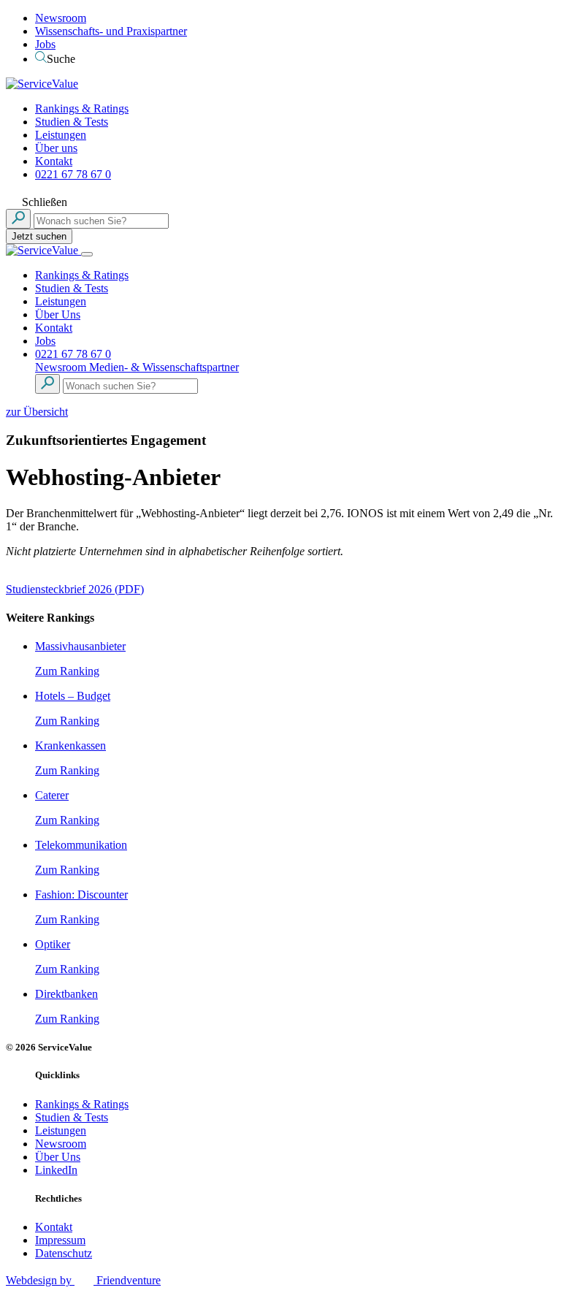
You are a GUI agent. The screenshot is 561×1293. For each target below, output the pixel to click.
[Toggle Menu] (87, 254)
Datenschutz (63, 1253)
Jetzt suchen (39, 236)
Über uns (56, 148)
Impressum (60, 1240)
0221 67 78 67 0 (73, 174)
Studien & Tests (71, 121)
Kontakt (53, 161)
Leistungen (60, 135)
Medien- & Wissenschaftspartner (164, 367)
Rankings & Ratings (82, 108)
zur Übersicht (37, 411)
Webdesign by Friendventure (83, 1280)
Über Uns (57, 314)
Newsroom (60, 18)
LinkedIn (56, 1170)
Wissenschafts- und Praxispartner (111, 31)
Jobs (45, 44)
